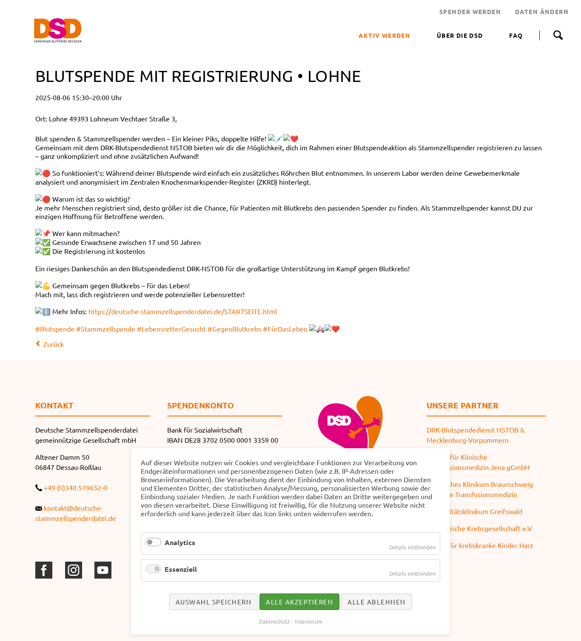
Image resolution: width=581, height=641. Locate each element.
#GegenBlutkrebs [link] (234, 328)
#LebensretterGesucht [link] (171, 328)
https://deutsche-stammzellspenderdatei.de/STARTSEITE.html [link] (182, 311)
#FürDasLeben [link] (285, 328)
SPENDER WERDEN (470, 11)
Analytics (180, 542)
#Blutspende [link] (54, 328)
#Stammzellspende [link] (105, 328)
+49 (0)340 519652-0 (75, 487)
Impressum (308, 621)
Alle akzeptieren (299, 602)
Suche (557, 35)
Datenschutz (274, 621)
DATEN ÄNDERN (542, 11)
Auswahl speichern (214, 602)
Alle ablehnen (376, 602)
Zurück (53, 344)
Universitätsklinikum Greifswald (474, 511)
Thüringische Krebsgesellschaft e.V (479, 528)
